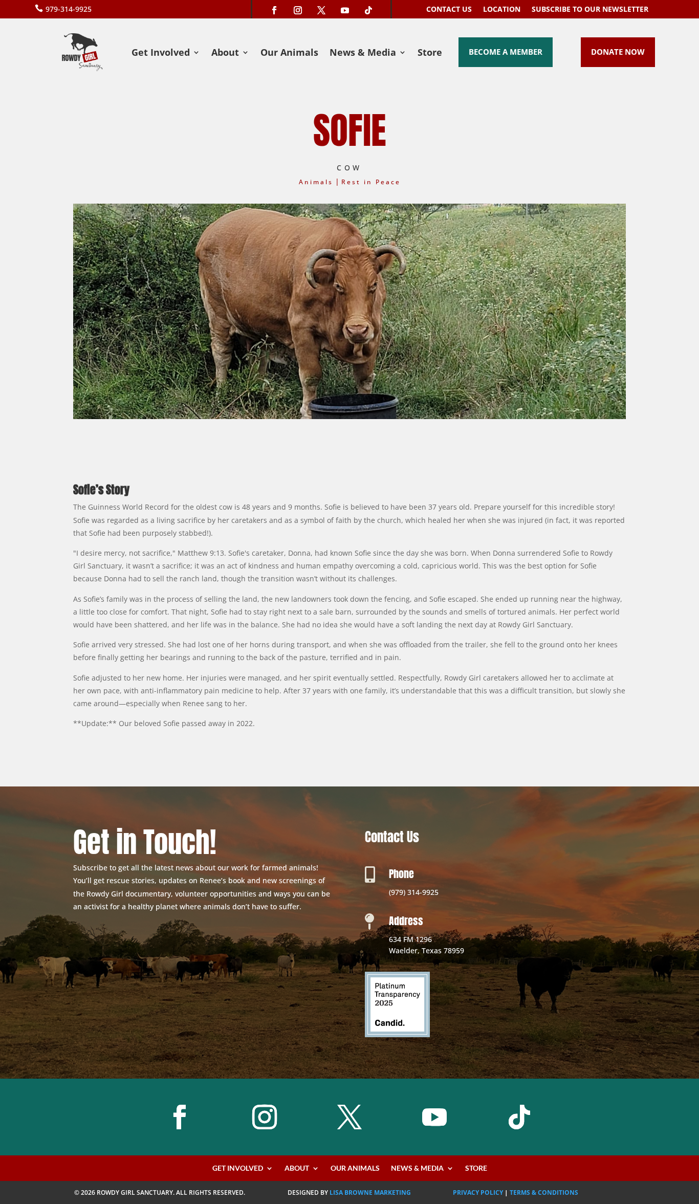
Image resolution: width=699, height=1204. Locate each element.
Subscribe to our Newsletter (590, 10)
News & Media (363, 53)
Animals (316, 182)
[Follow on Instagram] (298, 10)
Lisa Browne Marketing (370, 1192)
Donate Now (618, 52)
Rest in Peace (371, 182)
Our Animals (289, 53)
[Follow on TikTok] (368, 10)
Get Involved (161, 53)
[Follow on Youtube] (345, 10)
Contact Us (449, 10)
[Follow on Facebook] (274, 10)
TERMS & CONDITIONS (544, 1192)
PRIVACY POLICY (478, 1192)
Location (501, 10)
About (225, 53)
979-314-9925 (69, 9)
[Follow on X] (321, 10)
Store (430, 53)
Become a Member (505, 52)
